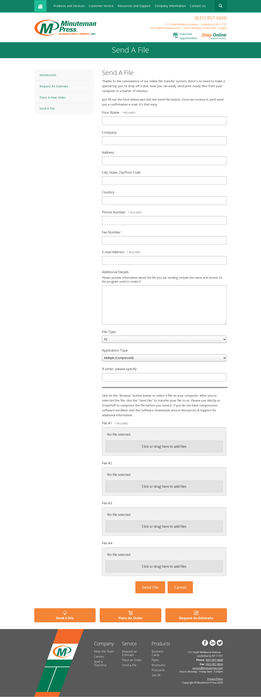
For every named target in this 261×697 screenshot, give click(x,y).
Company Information (170, 6)
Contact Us (198, 6)
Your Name (111, 112)
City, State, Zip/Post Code (121, 172)
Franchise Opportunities (188, 36)
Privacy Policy (215, 679)
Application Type (115, 350)
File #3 (107, 503)
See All (156, 675)
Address (108, 152)
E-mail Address (113, 252)
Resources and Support (134, 6)
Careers (99, 656)
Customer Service (101, 6)
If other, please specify (119, 369)
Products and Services (69, 6)
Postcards (158, 670)
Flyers (155, 660)
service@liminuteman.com (165, 28)
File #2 (107, 463)
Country (108, 192)
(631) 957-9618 (214, 664)
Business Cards (157, 653)
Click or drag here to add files (164, 446)
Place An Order (130, 618)
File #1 (107, 423)
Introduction (48, 75)
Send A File (47, 108)
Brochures (158, 665)
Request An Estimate (54, 86)
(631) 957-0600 (211, 18)
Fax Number (111, 232)
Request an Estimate (129, 653)
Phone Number (114, 212)
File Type (109, 332)
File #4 (107, 543)
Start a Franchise (100, 663)
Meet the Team (104, 651)
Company (109, 132)
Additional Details (115, 272)
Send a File (129, 665)
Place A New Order (53, 97)
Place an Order (132, 660)
